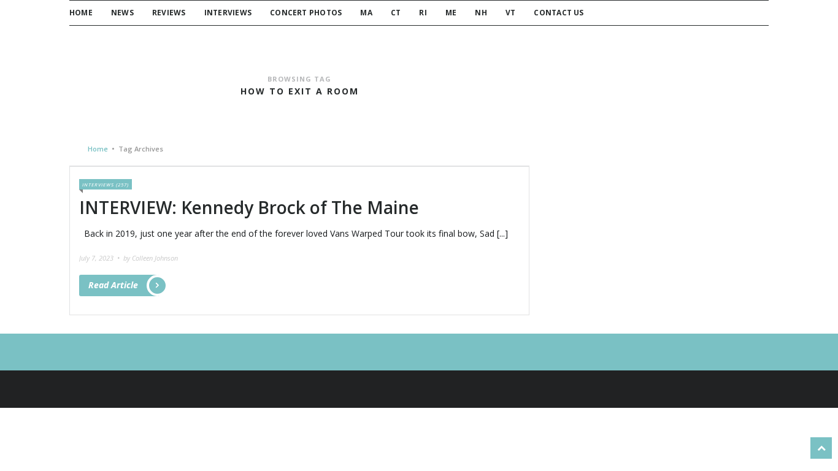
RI (422, 12)
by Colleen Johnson (150, 257)
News (122, 12)
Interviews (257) (105, 184)
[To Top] (821, 448)
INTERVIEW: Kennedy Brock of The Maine (249, 207)
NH (480, 12)
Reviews (169, 12)
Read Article (113, 285)
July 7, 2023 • (100, 257)
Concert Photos (306, 12)
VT (510, 12)
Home (81, 12)
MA (366, 12)
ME (450, 12)
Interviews (228, 12)
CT (396, 12)
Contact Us (558, 12)
